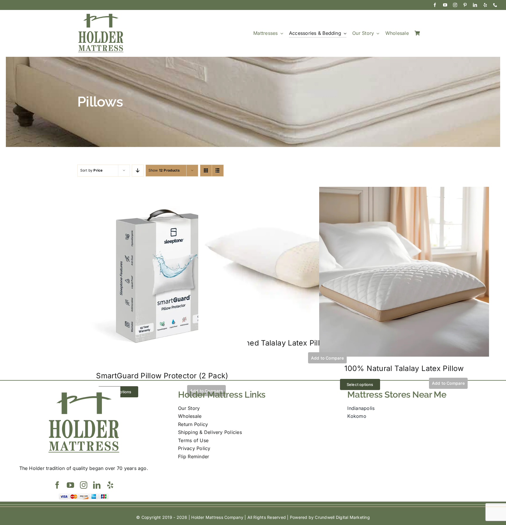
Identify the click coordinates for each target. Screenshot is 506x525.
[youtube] (445, 5)
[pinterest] (465, 5)
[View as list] (217, 170)
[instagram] (455, 5)
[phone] (495, 5)
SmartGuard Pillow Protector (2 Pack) (162, 375)
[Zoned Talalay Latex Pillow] (283, 191)
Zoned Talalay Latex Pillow (283, 342)
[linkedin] (475, 5)
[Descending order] (137, 170)
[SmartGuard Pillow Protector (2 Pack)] (162, 191)
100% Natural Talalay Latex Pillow (404, 368)
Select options (360, 384)
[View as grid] (206, 170)
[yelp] (485, 5)
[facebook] (435, 5)
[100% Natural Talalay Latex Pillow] (404, 191)
